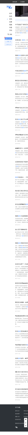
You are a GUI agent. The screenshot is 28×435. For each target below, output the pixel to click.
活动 (10, 30)
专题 (10, 27)
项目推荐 (17, 413)
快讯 (10, 16)
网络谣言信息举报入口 (20, 423)
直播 (10, 22)
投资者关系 (18, 419)
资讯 (10, 19)
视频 (10, 24)
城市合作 (17, 411)
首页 (10, 13)
